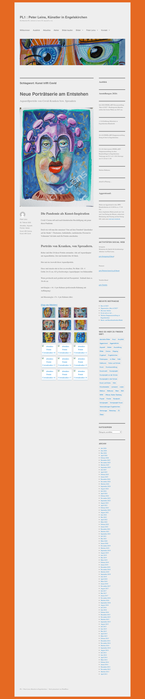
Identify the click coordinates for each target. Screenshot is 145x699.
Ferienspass (104, 359)
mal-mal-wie (113, 219)
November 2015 (106, 617)
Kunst (102, 367)
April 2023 (104, 505)
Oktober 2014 (105, 645)
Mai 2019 (104, 558)
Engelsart (103, 355)
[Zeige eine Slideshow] (49, 304)
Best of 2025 (105, 306)
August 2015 (105, 624)
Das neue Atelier (106, 311)
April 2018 (104, 579)
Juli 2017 (103, 591)
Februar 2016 (105, 612)
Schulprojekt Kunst (116, 403)
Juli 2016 (103, 607)
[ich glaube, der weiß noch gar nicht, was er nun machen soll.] (64, 325)
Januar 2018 (104, 584)
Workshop (112, 410)
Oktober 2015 (105, 619)
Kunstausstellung (111, 367)
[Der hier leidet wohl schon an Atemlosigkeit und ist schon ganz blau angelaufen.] (80, 337)
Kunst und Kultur (105, 383)
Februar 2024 (105, 496)
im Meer (112, 359)
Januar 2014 (104, 664)
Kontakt (104, 30)
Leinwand (114, 387)
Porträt (108, 399)
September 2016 (106, 603)
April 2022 (104, 520)
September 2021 (106, 534)
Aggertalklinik (114, 343)
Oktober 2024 (105, 484)
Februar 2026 (105, 458)
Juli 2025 (103, 470)
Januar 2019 (104, 565)
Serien (27, 228)
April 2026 (104, 455)
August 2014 (105, 650)
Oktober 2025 (105, 465)
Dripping (115, 351)
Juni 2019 (104, 555)
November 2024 (106, 482)
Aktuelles (47, 30)
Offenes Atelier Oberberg (113, 395)
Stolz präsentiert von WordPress (58, 689)
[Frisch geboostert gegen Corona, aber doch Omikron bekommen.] (64, 375)
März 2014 (104, 660)
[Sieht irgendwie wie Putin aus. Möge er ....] (49, 325)
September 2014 (106, 648)
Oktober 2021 (105, 531)
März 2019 (104, 560)
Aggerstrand (104, 343)
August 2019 (105, 553)
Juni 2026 (104, 451)
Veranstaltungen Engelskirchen (110, 407)
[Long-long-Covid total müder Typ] (80, 362)
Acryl (114, 339)
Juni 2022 (104, 515)
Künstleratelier (104, 387)
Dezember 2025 (105, 460)
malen (122, 387)
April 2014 (104, 657)
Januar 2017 (104, 596)
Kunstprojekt (114, 371)
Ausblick (36, 30)
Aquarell (29, 225)
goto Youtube (103, 285)
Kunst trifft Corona (26, 231)
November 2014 (106, 643)
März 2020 (104, 541)
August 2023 (105, 503)
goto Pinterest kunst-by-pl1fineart (109, 271)
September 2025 (106, 467)
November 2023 (106, 498)
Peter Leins (90, 30)
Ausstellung (117, 347)
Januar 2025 (104, 477)
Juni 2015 (104, 629)
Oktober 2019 (105, 548)
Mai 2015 (104, 631)
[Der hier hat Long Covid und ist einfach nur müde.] (49, 362)
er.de (118, 219)
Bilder (78, 30)
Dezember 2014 (105, 641)
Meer (117, 391)
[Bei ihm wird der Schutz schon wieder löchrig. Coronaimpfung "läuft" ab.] (49, 375)
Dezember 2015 (105, 615)
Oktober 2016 (105, 600)
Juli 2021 (103, 536)
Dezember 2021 (105, 529)
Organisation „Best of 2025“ (109, 308)
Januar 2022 (104, 527)
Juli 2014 (103, 653)
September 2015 (106, 622)
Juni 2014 (104, 655)
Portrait (22, 228)
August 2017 (105, 588)
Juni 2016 (104, 610)
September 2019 (106, 550)
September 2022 (106, 510)
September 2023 (106, 501)
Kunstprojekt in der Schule (108, 379)
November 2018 (106, 569)
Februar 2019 (105, 562)
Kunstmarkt (103, 371)
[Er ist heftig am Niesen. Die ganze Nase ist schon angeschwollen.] (80, 312)
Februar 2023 (105, 508)
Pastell (102, 399)
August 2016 (105, 605)
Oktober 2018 (105, 572)
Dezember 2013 (105, 667)
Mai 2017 (104, 593)
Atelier (56, 30)
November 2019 (106, 546)
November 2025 (106, 463)
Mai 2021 (104, 539)
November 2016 (106, 598)
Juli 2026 (103, 448)
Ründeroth (116, 399)
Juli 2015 (103, 626)
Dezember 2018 (105, 567)
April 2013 (104, 674)
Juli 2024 (103, 491)
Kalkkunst (103, 363)
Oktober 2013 (105, 672)
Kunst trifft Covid (25, 233)
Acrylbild (121, 339)
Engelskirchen (112, 355)
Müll (122, 391)
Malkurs (102, 391)
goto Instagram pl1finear (106, 256)
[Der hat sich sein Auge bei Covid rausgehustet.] (49, 337)
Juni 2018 (104, 577)
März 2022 (104, 522)
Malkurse (110, 391)
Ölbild (101, 414)
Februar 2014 (105, 662)
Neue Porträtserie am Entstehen (54, 94)
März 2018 (104, 581)
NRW (101, 395)
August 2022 (105, 512)
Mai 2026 (104, 453)
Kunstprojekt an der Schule (108, 375)
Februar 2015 (105, 638)
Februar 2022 (105, 524)
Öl (119, 410)
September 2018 (106, 574)
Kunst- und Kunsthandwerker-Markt (112, 320)
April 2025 (104, 472)
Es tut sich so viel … (107, 313)
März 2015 (104, 636)
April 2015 (104, 634)
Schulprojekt (104, 403)
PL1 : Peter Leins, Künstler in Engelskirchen (53, 17)
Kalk (119, 359)
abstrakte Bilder (105, 339)
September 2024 (106, 486)
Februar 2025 (105, 474)
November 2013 (106, 669)
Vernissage (103, 410)
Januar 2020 (104, 543)
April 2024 (104, 493)
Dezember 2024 (105, 479)
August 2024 (105, 489)
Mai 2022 (104, 517)
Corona (108, 351)
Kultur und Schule (114, 363)
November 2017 (106, 586)
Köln (114, 383)
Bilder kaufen (67, 30)
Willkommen (25, 30)
